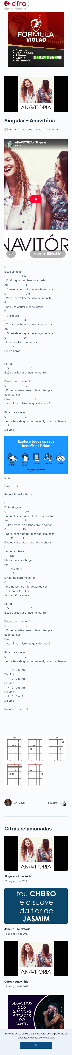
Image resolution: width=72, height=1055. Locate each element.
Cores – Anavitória (16, 981)
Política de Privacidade (42, 1037)
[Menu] (66, 5)
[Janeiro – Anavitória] (36, 906)
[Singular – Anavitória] (36, 853)
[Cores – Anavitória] (36, 958)
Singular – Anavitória (17, 876)
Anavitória (53, 129)
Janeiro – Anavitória (17, 929)
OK (36, 1045)
